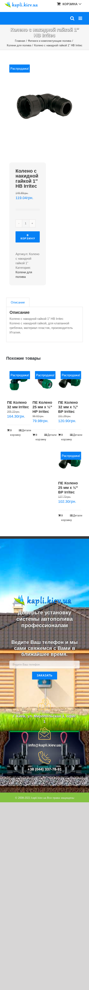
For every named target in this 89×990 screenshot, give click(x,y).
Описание (18, 302)
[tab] (17, 302)
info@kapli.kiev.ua (44, 745)
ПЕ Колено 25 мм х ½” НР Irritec (42, 407)
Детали (26, 430)
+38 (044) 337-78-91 (45, 769)
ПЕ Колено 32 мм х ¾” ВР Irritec (68, 407)
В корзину (27, 237)
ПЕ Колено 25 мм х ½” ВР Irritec (68, 487)
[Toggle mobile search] (72, 18)
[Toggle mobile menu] (80, 18)
